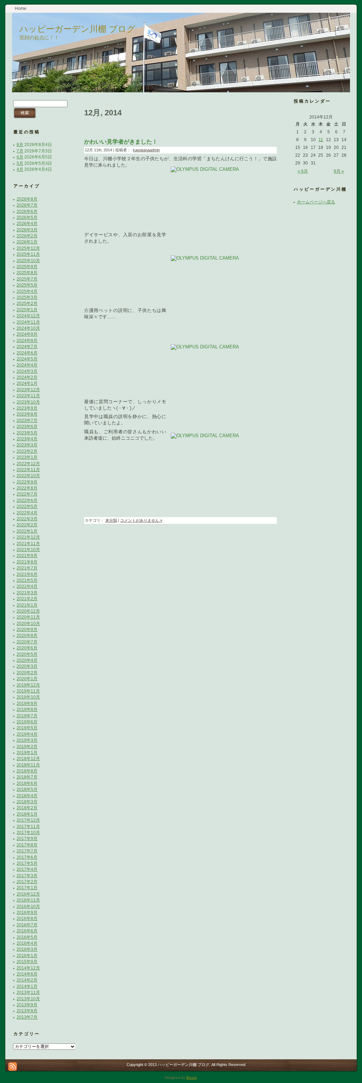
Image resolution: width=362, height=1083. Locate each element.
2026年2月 (27, 235)
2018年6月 (27, 783)
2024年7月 (27, 346)
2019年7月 (27, 715)
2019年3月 (27, 740)
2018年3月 (27, 801)
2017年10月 (28, 832)
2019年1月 (27, 752)
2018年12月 (28, 758)
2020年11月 (28, 617)
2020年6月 (27, 647)
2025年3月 (27, 297)
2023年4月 (27, 438)
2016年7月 (27, 924)
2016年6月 (27, 930)
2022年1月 (27, 531)
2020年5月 (27, 654)
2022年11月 (28, 469)
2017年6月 (27, 857)
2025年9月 (27, 266)
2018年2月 (27, 807)
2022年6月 (27, 500)
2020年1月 (27, 678)
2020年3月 (27, 666)
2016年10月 (28, 906)
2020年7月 (27, 641)
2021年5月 (27, 580)
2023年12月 (28, 389)
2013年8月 (27, 1010)
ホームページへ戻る (316, 201)
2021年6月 (27, 574)
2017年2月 (27, 881)
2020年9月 (27, 629)
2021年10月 (28, 549)
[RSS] (12, 1066)
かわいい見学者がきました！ (121, 142)
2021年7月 (27, 568)
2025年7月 (27, 279)
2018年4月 (27, 795)
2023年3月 (27, 444)
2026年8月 (27, 199)
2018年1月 (27, 814)
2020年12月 (28, 611)
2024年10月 (28, 328)
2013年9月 (27, 1004)
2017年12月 (28, 820)
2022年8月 (27, 488)
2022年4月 (27, 512)
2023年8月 (27, 414)
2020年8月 (27, 635)
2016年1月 (27, 955)
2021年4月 (27, 586)
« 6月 (303, 171)
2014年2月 (27, 980)
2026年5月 (27, 217)
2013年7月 (27, 1017)
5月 (20, 163)
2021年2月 (27, 598)
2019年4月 (27, 734)
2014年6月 (27, 974)
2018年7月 (27, 777)
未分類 (111, 520)
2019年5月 (27, 727)
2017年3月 (27, 875)
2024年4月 (27, 365)
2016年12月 (28, 894)
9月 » (339, 171)
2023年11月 (28, 395)
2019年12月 (28, 685)
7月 (20, 151)
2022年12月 (28, 463)
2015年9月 (27, 961)
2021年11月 (28, 543)
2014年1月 (27, 986)
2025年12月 (28, 248)
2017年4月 (27, 869)
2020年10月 (28, 623)
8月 (20, 144)
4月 (20, 169)
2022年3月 (27, 518)
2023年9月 (27, 408)
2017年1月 (27, 887)
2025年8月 (27, 272)
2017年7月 (27, 851)
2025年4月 (27, 291)
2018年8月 (27, 771)
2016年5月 (27, 937)
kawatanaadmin (146, 150)
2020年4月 (27, 660)
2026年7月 (27, 205)
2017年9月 (27, 838)
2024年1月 (27, 383)
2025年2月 (27, 303)
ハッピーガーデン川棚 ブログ (77, 29)
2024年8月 (27, 340)
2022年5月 (27, 506)
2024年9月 (27, 334)
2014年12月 (28, 968)
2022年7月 (27, 494)
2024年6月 (27, 353)
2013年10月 (28, 998)
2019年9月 (27, 703)
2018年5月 (27, 789)
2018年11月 (28, 765)
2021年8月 (27, 562)
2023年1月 (27, 457)
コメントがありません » (141, 520)
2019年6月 (27, 721)
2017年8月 (27, 844)
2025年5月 (27, 285)
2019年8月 (27, 709)
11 (321, 139)
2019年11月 (28, 691)
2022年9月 (27, 482)
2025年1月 (27, 309)
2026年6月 (27, 211)
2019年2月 (27, 746)
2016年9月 (27, 912)
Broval (191, 1077)
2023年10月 (28, 402)
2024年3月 (27, 371)
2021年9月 (27, 555)
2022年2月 (27, 524)
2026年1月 (27, 241)
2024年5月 (27, 359)
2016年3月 (27, 949)
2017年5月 (27, 863)
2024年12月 (28, 315)
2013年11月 (28, 992)
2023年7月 (27, 420)
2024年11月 (28, 322)
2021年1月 (27, 605)
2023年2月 (27, 451)
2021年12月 (28, 537)
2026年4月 (27, 223)
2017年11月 (28, 826)
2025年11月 (28, 254)
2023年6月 (27, 426)
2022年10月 (28, 475)
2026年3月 (27, 229)
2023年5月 (27, 432)
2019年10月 (28, 697)
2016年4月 (27, 943)
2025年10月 (28, 260)
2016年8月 (27, 918)
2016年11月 (28, 900)
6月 (20, 157)
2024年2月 (27, 377)
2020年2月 (27, 672)
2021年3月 (27, 592)
